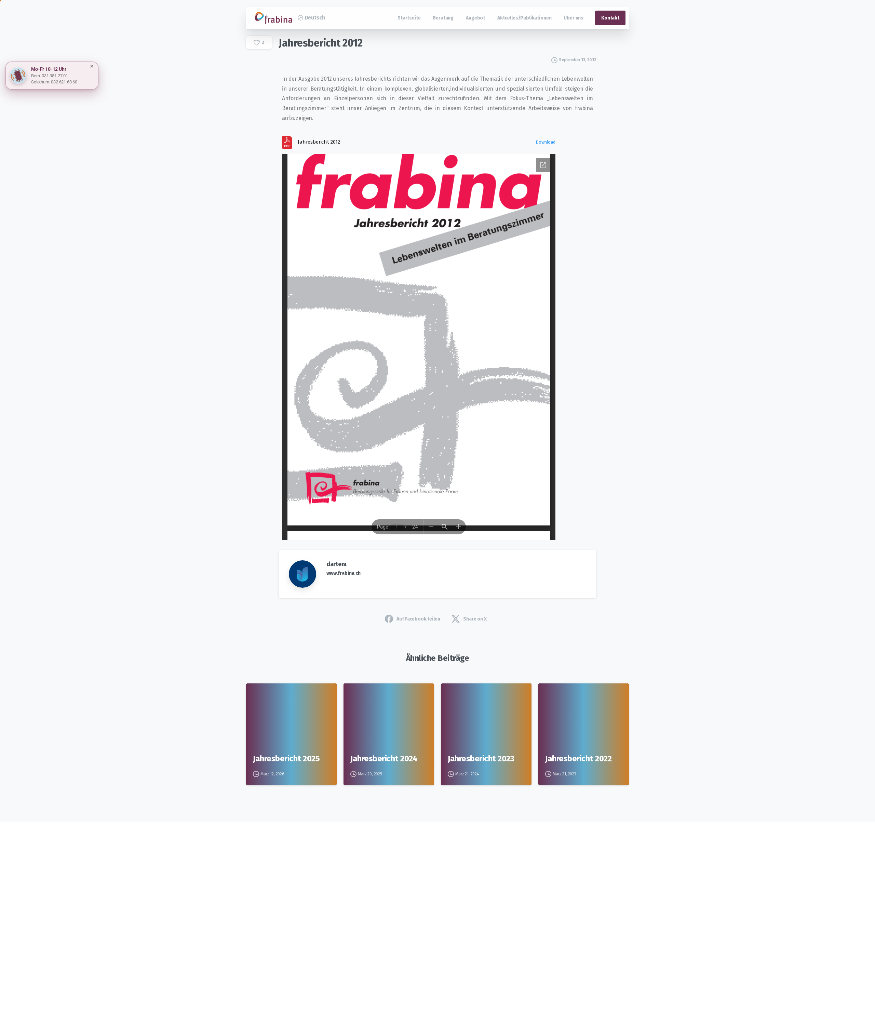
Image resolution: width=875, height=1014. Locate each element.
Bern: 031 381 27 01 (49, 75)
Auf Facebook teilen (418, 619)
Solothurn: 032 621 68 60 (54, 81)
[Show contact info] (18, 75)
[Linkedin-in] (322, 913)
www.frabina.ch (343, 573)
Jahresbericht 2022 (578, 758)
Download (545, 142)
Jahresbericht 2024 (383, 758)
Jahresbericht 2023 (481, 758)
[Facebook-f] (303, 913)
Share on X (474, 619)
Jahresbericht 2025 (286, 758)
